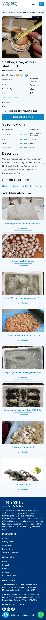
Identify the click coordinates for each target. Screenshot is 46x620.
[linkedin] (4, 609)
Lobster (14, 186)
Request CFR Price (23, 117)
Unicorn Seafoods (9, 12)
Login (33, 4)
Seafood (22, 12)
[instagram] (8, 609)
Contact (5, 565)
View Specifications (10, 97)
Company (6, 572)
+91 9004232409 (16, 604)
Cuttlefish (27, 186)
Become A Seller (9, 576)
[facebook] (13, 609)
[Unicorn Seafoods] (23, 503)
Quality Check (8, 542)
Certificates (7, 545)
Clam (5, 186)
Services (5, 538)
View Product (23, 228)
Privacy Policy (8, 549)
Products (6, 568)
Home (4, 561)
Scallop (32, 12)
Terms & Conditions (10, 552)
